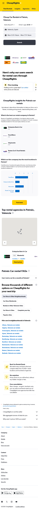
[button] (3, 3)
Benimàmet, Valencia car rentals (12, 347)
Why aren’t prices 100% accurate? (14, 419)
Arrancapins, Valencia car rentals (12, 330)
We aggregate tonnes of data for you (15, 415)
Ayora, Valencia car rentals (10, 333)
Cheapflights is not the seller (12, 412)
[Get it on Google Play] (6, 493)
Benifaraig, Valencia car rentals (12, 339)
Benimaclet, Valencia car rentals (12, 344)
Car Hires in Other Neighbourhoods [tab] (14, 296)
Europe (8, 427)
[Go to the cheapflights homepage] (14, 3)
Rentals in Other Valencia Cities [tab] (13, 305)
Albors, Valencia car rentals (11, 325)
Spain (13, 427)
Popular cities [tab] (7, 315)
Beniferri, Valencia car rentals (11, 342)
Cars (3, 427)
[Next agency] (34, 243)
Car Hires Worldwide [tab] (9, 301)
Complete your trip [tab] (24, 310)
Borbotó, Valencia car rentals (11, 353)
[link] (19, 202)
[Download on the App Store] (18, 493)
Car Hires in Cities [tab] (8, 310)
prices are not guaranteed (9, 406)
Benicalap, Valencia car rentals (12, 336)
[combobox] (9, 25)
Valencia (19, 427)
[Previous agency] (5, 243)
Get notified (24, 87)
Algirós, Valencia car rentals (11, 328)
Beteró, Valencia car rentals (11, 350)
